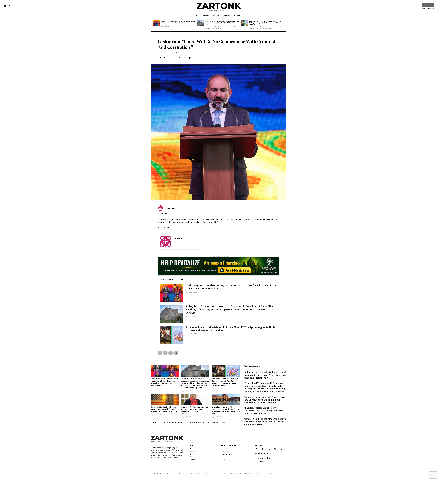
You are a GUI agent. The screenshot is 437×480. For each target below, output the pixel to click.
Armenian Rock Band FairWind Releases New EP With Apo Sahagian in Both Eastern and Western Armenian (265, 22)
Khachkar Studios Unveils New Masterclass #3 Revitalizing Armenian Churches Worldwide (164, 409)
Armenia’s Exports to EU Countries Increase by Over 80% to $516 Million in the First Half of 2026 (226, 410)
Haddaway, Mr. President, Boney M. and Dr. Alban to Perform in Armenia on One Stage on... (178, 22)
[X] (179, 57)
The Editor (178, 238)
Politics (168, 52)
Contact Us (261, 461)
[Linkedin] (269, 449)
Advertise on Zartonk (265, 458)
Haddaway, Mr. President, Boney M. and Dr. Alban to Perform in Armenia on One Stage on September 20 (231, 287)
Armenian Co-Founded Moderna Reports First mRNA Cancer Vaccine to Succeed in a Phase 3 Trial (194, 410)
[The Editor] (165, 241)
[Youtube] (281, 449)
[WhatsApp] (189, 57)
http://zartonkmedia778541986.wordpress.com (186, 241)
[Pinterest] (184, 57)
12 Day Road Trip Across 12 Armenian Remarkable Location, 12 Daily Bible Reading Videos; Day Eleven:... (222, 22)
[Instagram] (262, 449)
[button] (9, 6)
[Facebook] (174, 57)
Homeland (161, 52)
